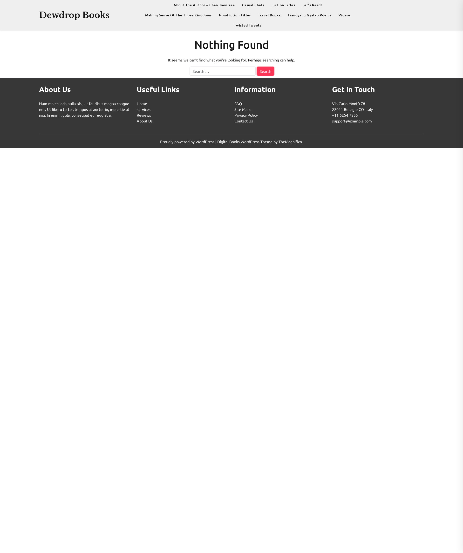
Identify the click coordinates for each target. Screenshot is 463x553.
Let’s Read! (312, 5)
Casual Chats (253, 5)
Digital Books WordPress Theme (245, 141)
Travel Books (269, 15)
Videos (345, 15)
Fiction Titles (283, 5)
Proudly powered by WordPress (187, 141)
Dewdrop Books (74, 15)
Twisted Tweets (247, 25)
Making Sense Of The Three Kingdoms (178, 15)
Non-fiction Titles (235, 15)
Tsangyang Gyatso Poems (309, 15)
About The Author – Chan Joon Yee (204, 5)
